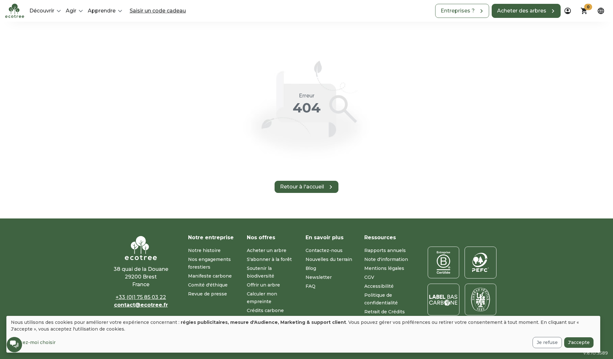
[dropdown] (568, 11)
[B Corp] (443, 263)
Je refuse (547, 342)
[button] (462, 11)
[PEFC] (480, 263)
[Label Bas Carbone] (443, 300)
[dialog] (303, 334)
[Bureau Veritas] (480, 300)
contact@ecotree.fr (141, 305)
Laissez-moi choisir (33, 342)
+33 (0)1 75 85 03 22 (141, 297)
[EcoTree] (14, 10)
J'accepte (579, 342)
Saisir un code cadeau (158, 11)
